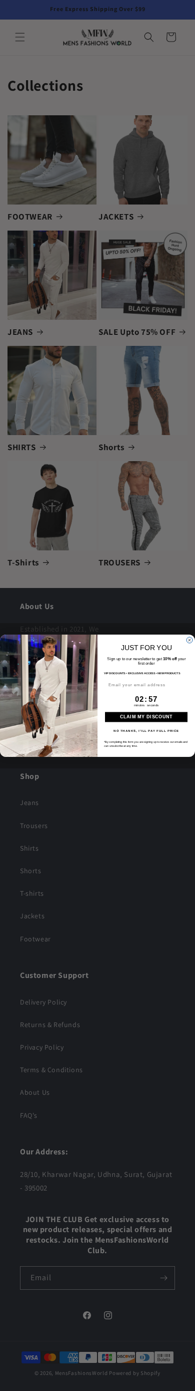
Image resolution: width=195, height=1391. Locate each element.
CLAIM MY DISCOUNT (146, 716)
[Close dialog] (189, 640)
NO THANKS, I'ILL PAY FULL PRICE (146, 730)
